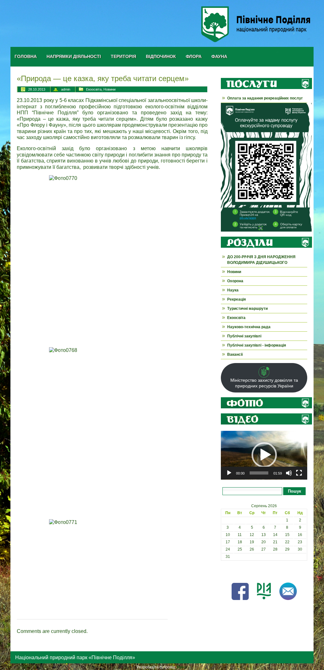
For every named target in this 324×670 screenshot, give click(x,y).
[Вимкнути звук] (289, 473)
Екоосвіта (94, 89)
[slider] (259, 473)
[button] (264, 455)
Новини (109, 89)
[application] (264, 455)
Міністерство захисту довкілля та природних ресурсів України (264, 383)
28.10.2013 (36, 89)
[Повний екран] (299, 473)
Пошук (294, 491)
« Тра (225, 571)
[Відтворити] (229, 473)
